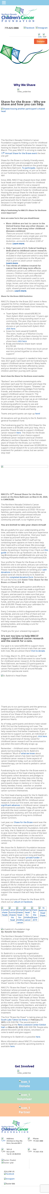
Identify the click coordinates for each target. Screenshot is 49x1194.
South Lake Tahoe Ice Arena (14, 1019)
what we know (28, 753)
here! (37, 413)
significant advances (10, 805)
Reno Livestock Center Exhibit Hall (23, 1026)
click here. (11, 328)
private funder (33, 857)
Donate (41, 41)
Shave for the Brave (23, 822)
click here (22, 341)
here (18, 432)
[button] (4, 2)
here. (12, 1046)
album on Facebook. (23, 901)
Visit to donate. (38, 650)
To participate (28, 168)
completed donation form (21, 577)
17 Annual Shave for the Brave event (19, 153)
